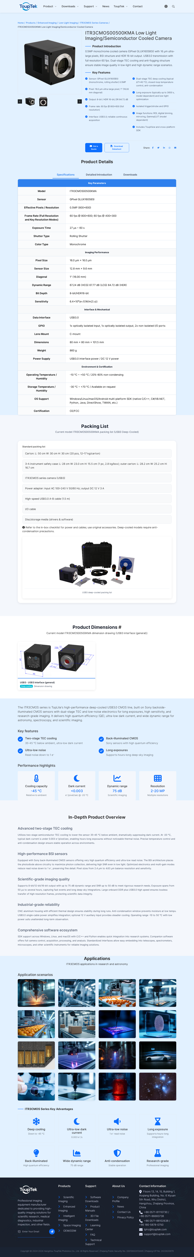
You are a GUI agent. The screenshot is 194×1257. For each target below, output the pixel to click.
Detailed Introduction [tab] (99, 174)
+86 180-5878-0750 (151, 1224)
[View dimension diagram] (56, 660)
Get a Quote (94, 147)
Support (89, 6)
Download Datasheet (117, 147)
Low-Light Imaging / (69, 22)
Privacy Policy (125, 1217)
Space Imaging (72, 1225)
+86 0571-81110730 (155, 1212)
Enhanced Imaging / (48, 22)
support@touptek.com (157, 1234)
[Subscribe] (52, 1231)
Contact (138, 6)
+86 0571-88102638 (156, 1220)
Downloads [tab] (130, 174)
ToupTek (119, 6)
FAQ (92, 1234)
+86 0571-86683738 (151, 1216)
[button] (20, 101)
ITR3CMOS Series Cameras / (95, 22)
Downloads (68, 6)
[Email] (19, 1231)
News (105, 6)
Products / (31, 22)
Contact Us (124, 1211)
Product (48, 6)
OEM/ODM (69, 1230)
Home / (21, 22)
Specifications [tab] (66, 174)
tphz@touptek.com (155, 1229)
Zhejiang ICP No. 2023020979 (159, 1251)
